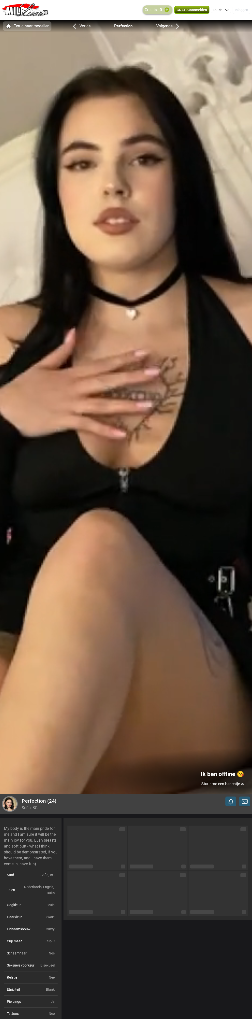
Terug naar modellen (31, 26)
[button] (221, 10)
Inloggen (241, 10)
